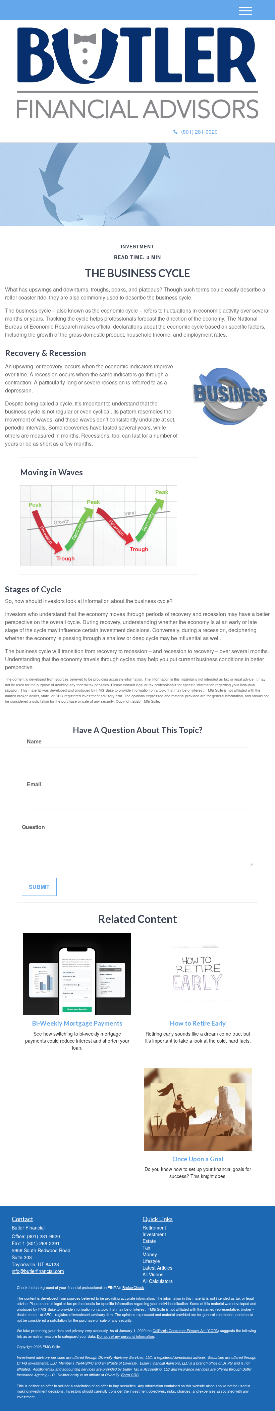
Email (34, 784)
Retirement (154, 1227)
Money (150, 1254)
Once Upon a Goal (197, 1159)
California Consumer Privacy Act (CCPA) (186, 1330)
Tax (146, 1247)
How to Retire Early (198, 1023)
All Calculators (158, 1281)
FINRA (78, 1363)
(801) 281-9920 (199, 131)
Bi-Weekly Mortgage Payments (77, 1023)
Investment (154, 1234)
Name (34, 741)
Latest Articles (157, 1267)
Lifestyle (151, 1261)
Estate (149, 1241)
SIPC (89, 1363)
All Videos (153, 1274)
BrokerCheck (133, 1287)
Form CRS (130, 1374)
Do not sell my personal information (125, 1336)
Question (33, 827)
